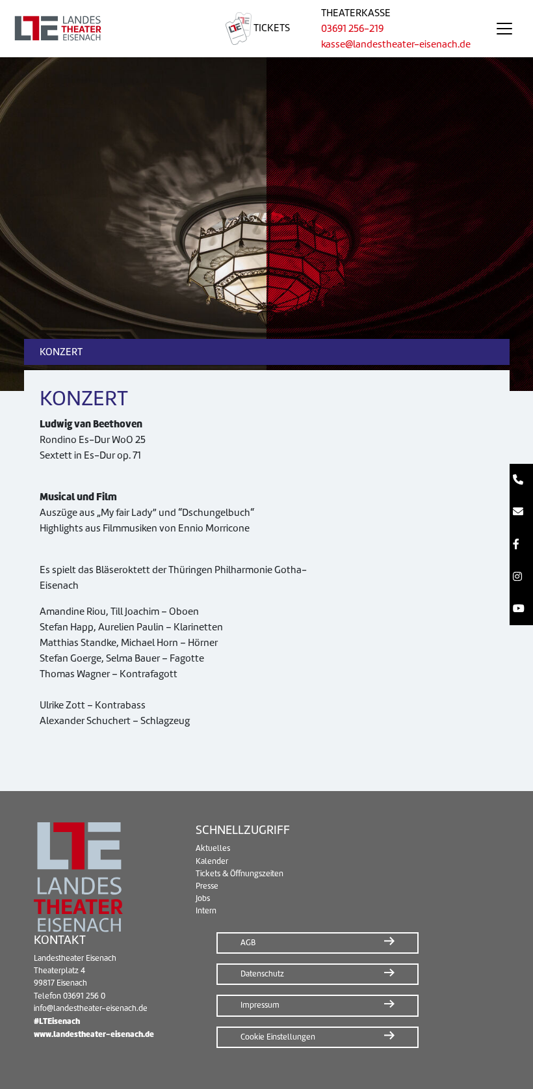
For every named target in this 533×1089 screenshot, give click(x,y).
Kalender (212, 861)
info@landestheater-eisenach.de (91, 1008)
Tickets (271, 27)
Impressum (260, 1005)
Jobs (203, 898)
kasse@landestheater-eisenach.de (396, 44)
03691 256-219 (352, 28)
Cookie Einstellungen (277, 1037)
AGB (247, 942)
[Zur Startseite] (105, 28)
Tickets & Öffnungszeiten (239, 873)
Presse (207, 886)
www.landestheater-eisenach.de (94, 1034)
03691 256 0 (84, 996)
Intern (206, 911)
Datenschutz (262, 974)
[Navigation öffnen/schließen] (504, 29)
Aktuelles (213, 848)
